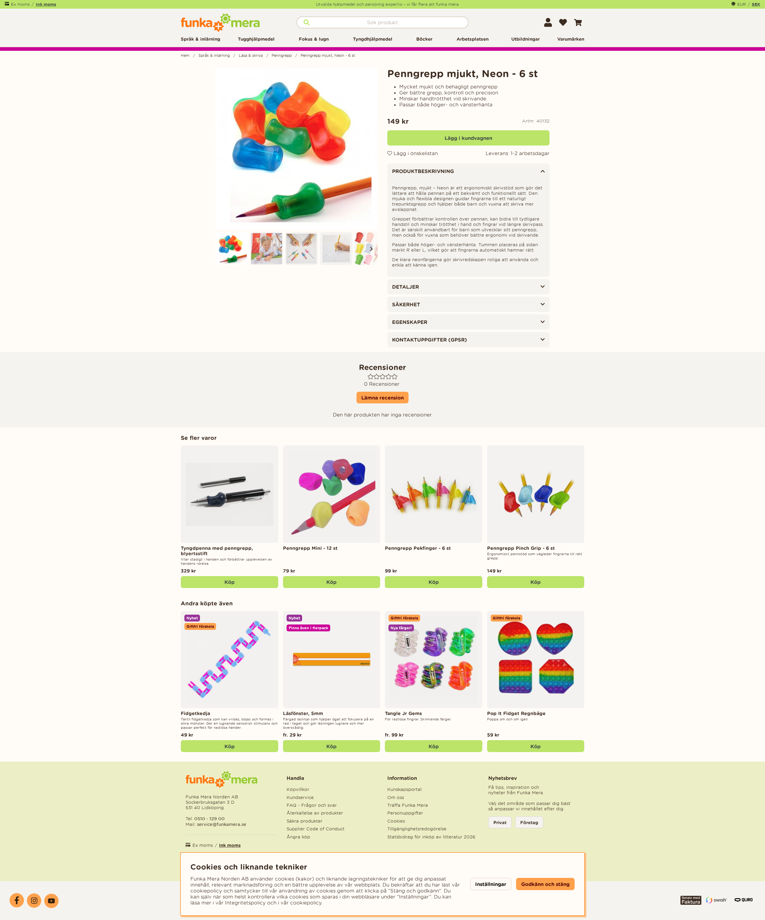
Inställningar (490, 884)
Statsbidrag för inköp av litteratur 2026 (431, 837)
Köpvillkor (298, 789)
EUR (741, 4)
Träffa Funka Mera (407, 805)
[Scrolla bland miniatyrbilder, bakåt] (221, 248)
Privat (500, 822)
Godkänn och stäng (545, 884)
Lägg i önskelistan (415, 153)
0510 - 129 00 (209, 818)
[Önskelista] (563, 22)
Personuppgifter (405, 813)
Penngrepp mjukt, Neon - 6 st (328, 55)
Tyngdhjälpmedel (372, 39)
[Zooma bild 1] (296, 149)
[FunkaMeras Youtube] (51, 901)
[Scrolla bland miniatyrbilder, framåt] (371, 248)
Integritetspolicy (245, 903)
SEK (756, 4)
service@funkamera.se (221, 824)
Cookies (396, 821)
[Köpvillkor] (690, 903)
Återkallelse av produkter (315, 813)
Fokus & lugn (314, 39)
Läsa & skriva (251, 55)
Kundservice (300, 797)
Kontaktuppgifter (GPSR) (429, 339)
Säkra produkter (304, 821)
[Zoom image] (231, 248)
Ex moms (20, 4)
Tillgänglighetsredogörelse (416, 829)
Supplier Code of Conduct (316, 829)
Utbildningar (525, 39)
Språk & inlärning (200, 39)
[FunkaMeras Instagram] (34, 900)
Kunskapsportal (404, 789)
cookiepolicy (306, 903)
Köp (331, 746)
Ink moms (46, 4)
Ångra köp (298, 837)
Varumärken (570, 39)
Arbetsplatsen (473, 39)
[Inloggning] (548, 22)
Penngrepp (282, 55)
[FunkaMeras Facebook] (17, 900)
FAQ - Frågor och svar (312, 805)
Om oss (395, 797)
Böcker (424, 39)
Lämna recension (382, 397)
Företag (529, 822)
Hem (185, 55)
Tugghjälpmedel (256, 39)
